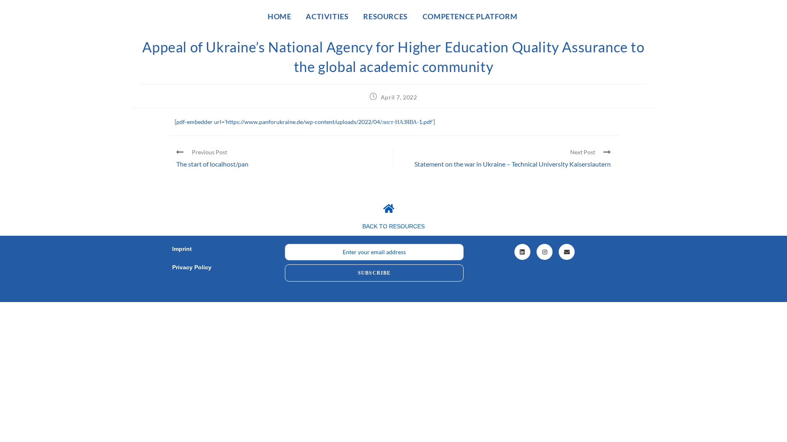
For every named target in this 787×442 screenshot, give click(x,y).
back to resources (393, 226)
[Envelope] (567, 252)
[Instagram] (545, 252)
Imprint (182, 249)
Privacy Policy (192, 267)
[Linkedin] (522, 252)
